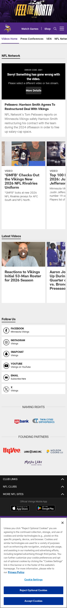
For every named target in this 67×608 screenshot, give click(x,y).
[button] (33, 90)
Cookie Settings (33, 579)
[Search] (55, 28)
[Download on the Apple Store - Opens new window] (20, 508)
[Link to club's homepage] (7, 27)
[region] (33, 563)
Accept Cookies (34, 600)
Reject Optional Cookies (33, 590)
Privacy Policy (16, 572)
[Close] (62, 523)
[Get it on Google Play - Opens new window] (45, 510)
